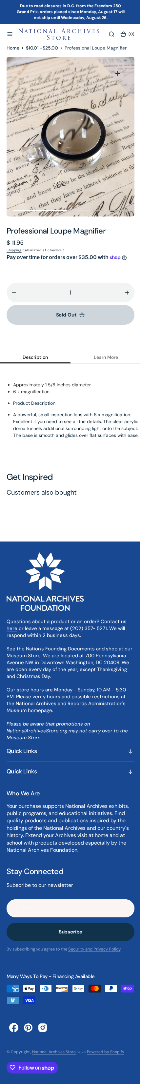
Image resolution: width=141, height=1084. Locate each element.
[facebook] (14, 1034)
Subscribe (68, 938)
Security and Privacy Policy (94, 956)
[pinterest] (28, 1034)
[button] (10, 34)
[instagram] (42, 1034)
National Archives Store (54, 1058)
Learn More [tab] (102, 357)
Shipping (14, 250)
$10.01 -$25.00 (42, 48)
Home (13, 48)
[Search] (107, 34)
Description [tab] (34, 357)
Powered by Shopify (105, 1058)
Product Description (34, 403)
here (12, 635)
